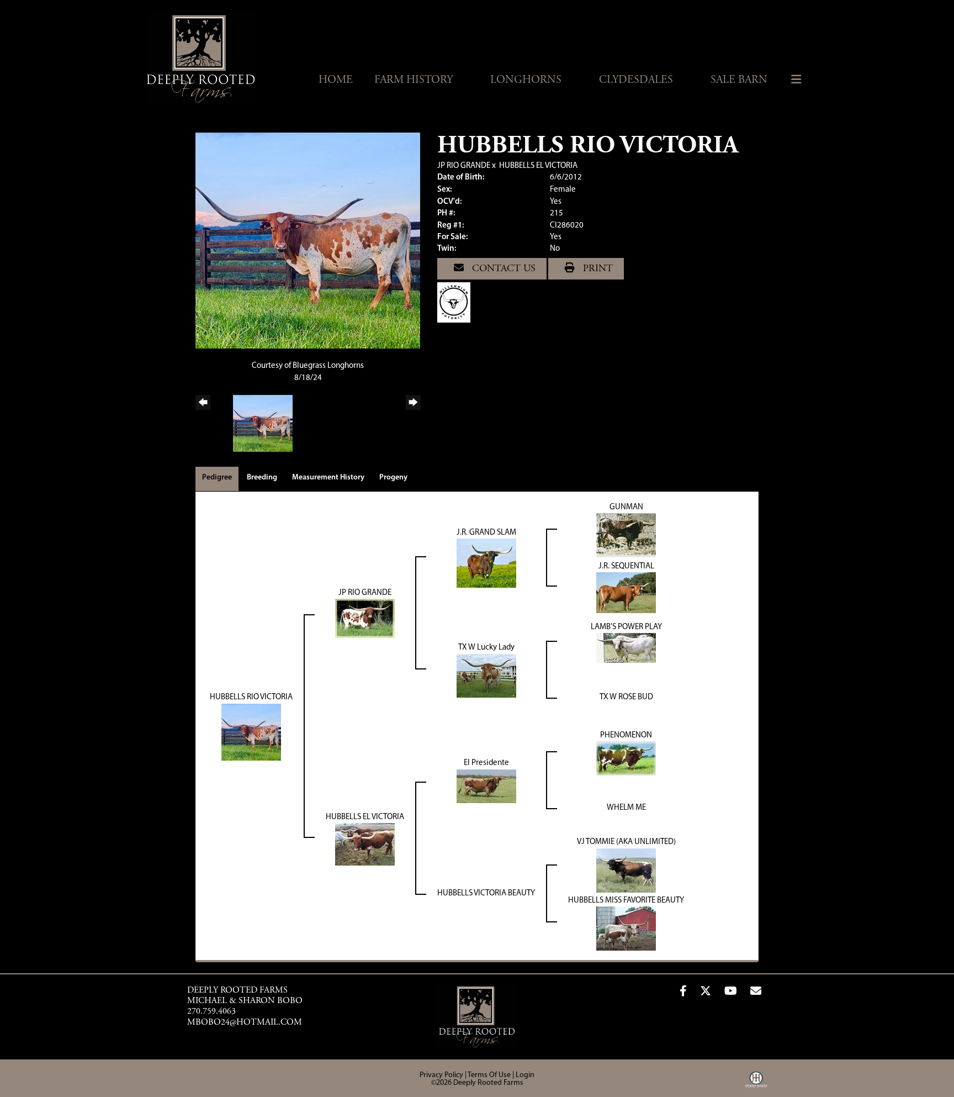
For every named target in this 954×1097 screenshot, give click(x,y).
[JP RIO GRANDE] (365, 619)
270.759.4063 (211, 1011)
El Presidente (486, 763)
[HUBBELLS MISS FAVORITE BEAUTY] (626, 929)
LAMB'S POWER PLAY (626, 627)
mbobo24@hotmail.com (244, 1022)
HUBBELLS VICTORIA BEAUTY (486, 893)
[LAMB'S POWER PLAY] (626, 648)
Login (525, 1075)
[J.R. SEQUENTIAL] (626, 593)
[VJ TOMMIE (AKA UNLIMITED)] (626, 870)
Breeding (262, 477)
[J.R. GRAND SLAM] (486, 564)
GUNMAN (626, 507)
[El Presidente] (486, 786)
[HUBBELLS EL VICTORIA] (365, 844)
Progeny (393, 477)
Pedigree (217, 477)
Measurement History (328, 477)
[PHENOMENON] (626, 759)
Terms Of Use (489, 1075)
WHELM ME (626, 808)
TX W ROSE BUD (626, 697)
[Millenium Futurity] (456, 302)
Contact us (502, 269)
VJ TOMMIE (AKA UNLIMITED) (626, 842)
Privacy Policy (441, 1075)
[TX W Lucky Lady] (486, 676)
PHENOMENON (626, 735)
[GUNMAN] (626, 536)
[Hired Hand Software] (756, 1084)
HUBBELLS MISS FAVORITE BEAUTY (626, 900)
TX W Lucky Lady (486, 648)
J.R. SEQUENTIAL (626, 566)
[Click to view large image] (307, 240)
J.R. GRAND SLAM (486, 533)
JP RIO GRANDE (463, 166)
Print (596, 269)
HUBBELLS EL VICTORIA (538, 166)
